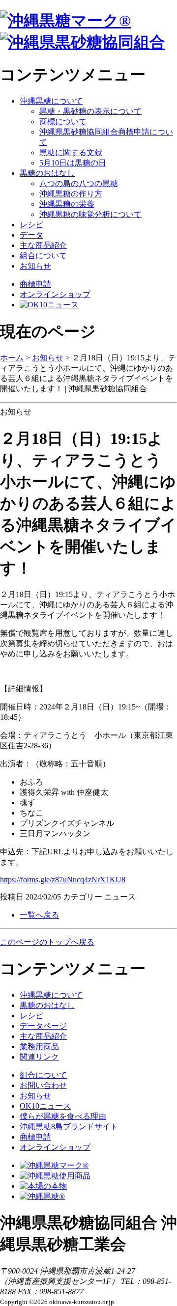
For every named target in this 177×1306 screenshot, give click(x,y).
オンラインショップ (55, 294)
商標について (63, 121)
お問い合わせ (43, 1085)
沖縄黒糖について (51, 101)
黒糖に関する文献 (70, 152)
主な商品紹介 (43, 245)
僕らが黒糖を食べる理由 (63, 1116)
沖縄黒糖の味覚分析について (90, 214)
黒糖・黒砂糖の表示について (90, 111)
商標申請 (35, 284)
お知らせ (35, 266)
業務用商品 (39, 1046)
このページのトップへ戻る (47, 942)
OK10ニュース (45, 1106)
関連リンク (39, 1057)
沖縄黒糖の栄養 (66, 204)
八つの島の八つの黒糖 (78, 183)
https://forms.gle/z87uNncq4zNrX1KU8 (62, 879)
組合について (43, 255)
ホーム (12, 358)
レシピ (31, 224)
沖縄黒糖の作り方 (70, 194)
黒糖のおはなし (47, 173)
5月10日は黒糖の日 (72, 163)
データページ (43, 1026)
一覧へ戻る (39, 915)
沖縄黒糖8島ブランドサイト (69, 1126)
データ (31, 235)
